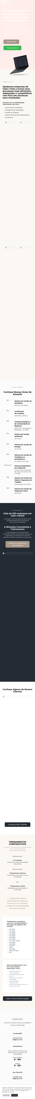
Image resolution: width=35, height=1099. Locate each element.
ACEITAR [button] (14, 1095)
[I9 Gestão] (5, 2)
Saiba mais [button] (6, 1095)
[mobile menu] (32, 2)
